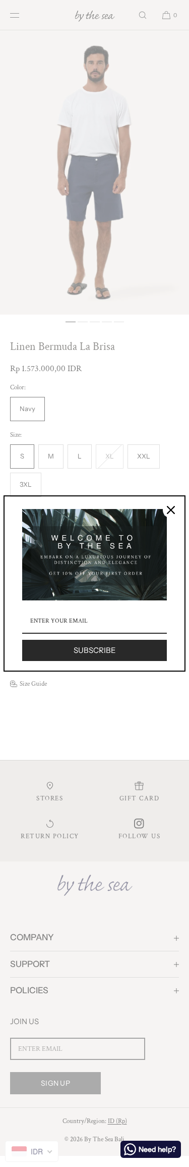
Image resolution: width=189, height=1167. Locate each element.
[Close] (171, 510)
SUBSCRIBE (95, 650)
